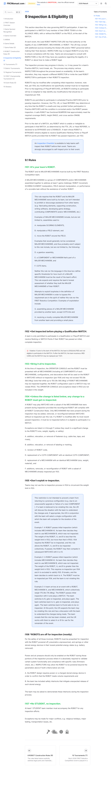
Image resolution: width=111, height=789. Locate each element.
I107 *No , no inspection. (43, 703)
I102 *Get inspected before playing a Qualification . (56, 331)
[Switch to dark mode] (101, 3)
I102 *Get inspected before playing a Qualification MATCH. (101, 22)
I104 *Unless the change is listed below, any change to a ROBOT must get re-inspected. (101, 28)
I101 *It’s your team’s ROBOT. (101, 19)
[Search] (106, 3)
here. (38, 4)
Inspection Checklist (45, 143)
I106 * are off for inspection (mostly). (49, 634)
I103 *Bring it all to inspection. (40, 364)
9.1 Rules (30, 160)
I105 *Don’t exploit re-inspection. (42, 480)
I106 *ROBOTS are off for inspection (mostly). (101, 34)
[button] (88, 3)
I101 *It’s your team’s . (40, 167)
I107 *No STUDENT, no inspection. (101, 37)
